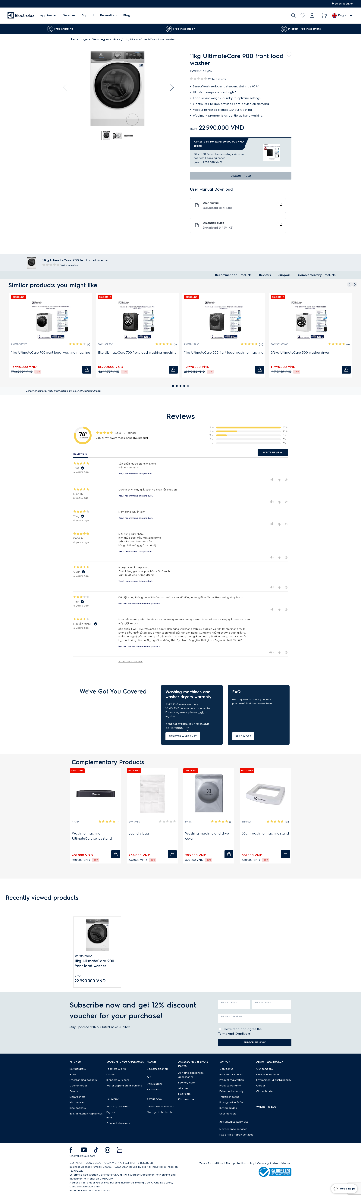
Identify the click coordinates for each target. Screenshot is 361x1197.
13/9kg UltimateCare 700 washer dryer (130, 352)
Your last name (263, 1002)
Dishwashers (77, 1096)
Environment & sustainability (273, 1080)
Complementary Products (317, 275)
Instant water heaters (160, 1106)
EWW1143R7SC (281, 344)
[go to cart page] (324, 15)
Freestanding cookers (83, 1080)
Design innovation (267, 1074)
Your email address (231, 1016)
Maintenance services (233, 1129)
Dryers (110, 1112)
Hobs (73, 1074)
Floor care (184, 1093)
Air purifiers (154, 1089)
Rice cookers (78, 1108)
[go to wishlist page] (302, 15)
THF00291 (247, 821)
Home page (79, 39)
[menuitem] (48, 15)
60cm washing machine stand (265, 833)
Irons (109, 1117)
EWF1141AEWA (83, 955)
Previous (66, 87)
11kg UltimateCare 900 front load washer (94, 963)
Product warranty (230, 1085)
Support (88, 15)
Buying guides (228, 1108)
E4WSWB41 (135, 821)
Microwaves (77, 1102)
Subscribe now (255, 1042)
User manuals (227, 1113)
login (201, 712)
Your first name (229, 1002)
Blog (126, 15)
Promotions (108, 15)
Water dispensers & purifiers (124, 1085)
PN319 (188, 821)
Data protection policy (240, 1163)
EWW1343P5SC (195, 344)
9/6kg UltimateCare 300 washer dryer (43, 352)
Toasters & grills (116, 1068)
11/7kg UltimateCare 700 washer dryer (302, 352)
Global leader (265, 1091)
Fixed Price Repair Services (236, 1134)
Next (170, 87)
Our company (264, 1068)
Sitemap (286, 1163)
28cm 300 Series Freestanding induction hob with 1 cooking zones (219, 156)
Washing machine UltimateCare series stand (92, 836)
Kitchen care (186, 1099)
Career (260, 1085)
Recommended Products (233, 275)
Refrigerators (78, 1068)
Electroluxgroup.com (82, 1156)
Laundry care (186, 1082)
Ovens (74, 1091)
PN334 (75, 821)
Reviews (265, 275)
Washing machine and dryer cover (207, 836)
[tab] (106, 135)
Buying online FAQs (231, 1102)
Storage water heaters (161, 1112)
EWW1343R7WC (109, 344)
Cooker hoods (78, 1085)
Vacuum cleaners (157, 1068)
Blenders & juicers (117, 1080)
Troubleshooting (229, 1096)
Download (217, 208)
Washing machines (106, 39)
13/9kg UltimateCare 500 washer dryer (217, 352)
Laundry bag (139, 833)
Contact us (226, 1068)
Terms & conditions (211, 1163)
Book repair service (231, 1074)
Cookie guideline (267, 1163)
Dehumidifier (154, 1084)
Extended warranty (231, 1091)
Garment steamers (118, 1123)
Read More (243, 736)
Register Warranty (183, 736)
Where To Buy (266, 1106)
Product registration (231, 1080)
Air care (183, 1088)
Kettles (110, 1074)
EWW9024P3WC (23, 344)
